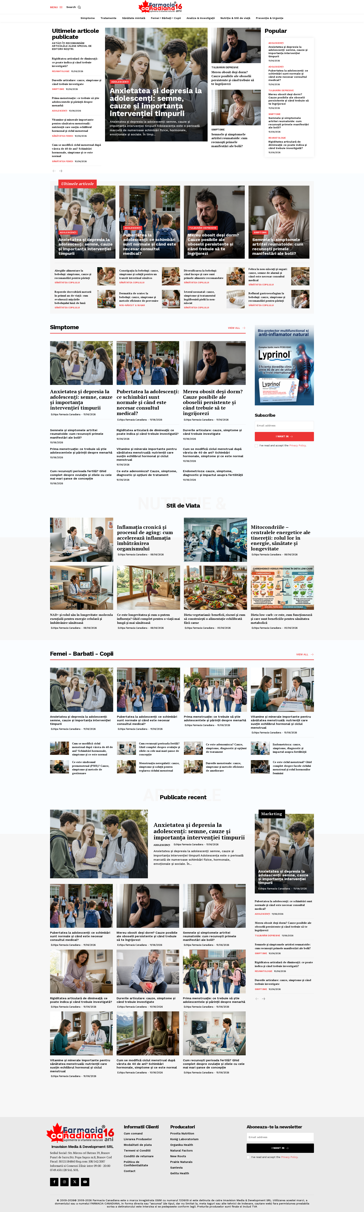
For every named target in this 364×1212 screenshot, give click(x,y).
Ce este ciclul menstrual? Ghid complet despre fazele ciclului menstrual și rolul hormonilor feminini (292, 767)
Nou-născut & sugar (132, 305)
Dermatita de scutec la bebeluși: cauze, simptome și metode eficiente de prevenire (138, 296)
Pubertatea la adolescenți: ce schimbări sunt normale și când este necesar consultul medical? (288, 75)
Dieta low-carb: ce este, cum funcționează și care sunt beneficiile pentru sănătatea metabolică (281, 619)
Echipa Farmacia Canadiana (65, 414)
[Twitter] (75, 1182)
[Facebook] (54, 1182)
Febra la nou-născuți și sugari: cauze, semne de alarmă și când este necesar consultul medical (268, 274)
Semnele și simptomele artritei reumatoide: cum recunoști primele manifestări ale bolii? (229, 140)
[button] (74, 7)
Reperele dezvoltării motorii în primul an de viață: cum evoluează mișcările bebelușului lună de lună (73, 297)
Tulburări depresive (224, 67)
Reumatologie (60, 71)
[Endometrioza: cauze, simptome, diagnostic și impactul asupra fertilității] (260, 748)
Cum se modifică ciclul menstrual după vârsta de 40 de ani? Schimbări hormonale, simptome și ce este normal (76, 150)
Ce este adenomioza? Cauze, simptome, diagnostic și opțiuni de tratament (147, 472)
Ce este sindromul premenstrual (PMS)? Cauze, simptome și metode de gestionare (90, 767)
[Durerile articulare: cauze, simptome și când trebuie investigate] (148, 971)
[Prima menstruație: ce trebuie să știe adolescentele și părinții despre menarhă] (215, 690)
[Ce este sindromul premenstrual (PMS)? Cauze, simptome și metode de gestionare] (59, 766)
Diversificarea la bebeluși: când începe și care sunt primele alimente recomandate (203, 274)
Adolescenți (59, 110)
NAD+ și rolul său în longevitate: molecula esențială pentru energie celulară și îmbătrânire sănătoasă (81, 619)
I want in (282, 436)
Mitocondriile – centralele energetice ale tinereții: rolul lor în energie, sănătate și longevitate (280, 538)
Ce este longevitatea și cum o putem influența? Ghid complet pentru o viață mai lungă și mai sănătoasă (148, 619)
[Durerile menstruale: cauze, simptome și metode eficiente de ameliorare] (193, 766)
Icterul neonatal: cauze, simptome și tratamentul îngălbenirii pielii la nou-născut (200, 297)
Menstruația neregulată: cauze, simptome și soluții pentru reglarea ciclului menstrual (159, 766)
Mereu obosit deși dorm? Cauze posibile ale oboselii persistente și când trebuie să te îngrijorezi (232, 78)
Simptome (58, 89)
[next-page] (60, 171)
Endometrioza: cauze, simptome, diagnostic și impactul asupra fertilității (213, 472)
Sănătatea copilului (67, 282)
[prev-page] (54, 171)
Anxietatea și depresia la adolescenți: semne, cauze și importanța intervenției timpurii (156, 102)
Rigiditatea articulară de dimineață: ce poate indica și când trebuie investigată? (75, 62)
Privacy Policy (297, 445)
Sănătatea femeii (62, 136)
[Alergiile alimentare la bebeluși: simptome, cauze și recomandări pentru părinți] (106, 276)
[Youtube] (85, 1182)
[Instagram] (64, 1182)
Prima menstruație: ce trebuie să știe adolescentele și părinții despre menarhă (75, 101)
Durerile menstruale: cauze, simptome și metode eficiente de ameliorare (225, 766)
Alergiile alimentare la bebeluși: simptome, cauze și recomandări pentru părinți (73, 274)
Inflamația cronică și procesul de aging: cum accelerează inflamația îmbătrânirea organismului (145, 538)
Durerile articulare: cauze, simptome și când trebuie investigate (76, 82)
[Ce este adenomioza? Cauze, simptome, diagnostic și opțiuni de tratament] (193, 748)
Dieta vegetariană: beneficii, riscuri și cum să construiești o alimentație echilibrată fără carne (214, 619)
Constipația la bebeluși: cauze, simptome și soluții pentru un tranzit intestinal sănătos (139, 274)
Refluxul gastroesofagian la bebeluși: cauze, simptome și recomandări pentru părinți (267, 296)
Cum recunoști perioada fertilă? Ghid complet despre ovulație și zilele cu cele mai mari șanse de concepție (81, 474)
